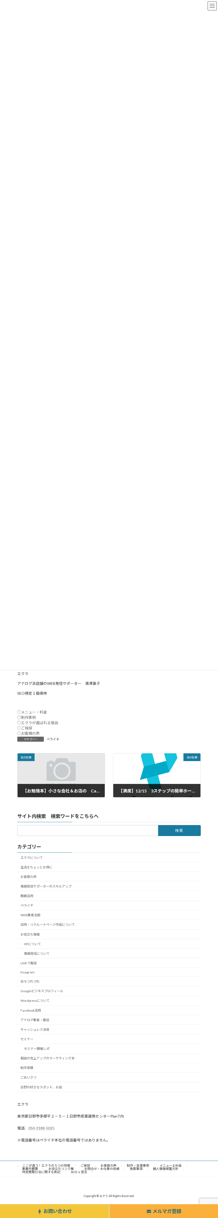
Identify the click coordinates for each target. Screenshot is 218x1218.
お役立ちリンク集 (61, 1169)
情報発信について (36, 954)
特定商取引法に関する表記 (41, 1172)
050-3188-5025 (41, 1128)
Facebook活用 (30, 1010)
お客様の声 (28, 877)
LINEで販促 (28, 963)
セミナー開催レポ (36, 1049)
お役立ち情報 (30, 934)
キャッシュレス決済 (34, 1030)
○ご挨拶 (24, 728)
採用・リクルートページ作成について (47, 925)
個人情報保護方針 (165, 1169)
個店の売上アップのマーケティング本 (47, 1058)
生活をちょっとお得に (36, 867)
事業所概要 (30, 1169)
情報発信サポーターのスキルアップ (46, 886)
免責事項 (136, 1169)
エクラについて (31, 858)
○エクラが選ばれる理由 (37, 722)
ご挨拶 (85, 1166)
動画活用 (26, 896)
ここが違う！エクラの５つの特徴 (46, 1166)
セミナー (26, 1039)
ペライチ (53, 739)
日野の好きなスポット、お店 (41, 1087)
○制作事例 (26, 717)
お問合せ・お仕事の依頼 (101, 1169)
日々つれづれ (30, 981)
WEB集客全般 (30, 915)
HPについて (32, 944)
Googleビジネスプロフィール (41, 991)
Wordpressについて (34, 1001)
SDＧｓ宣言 (79, 1172)
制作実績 (26, 1068)
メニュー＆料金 (171, 1166)
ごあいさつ (28, 1077)
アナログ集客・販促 (34, 1020)
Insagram (27, 972)
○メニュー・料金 (32, 712)
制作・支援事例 (138, 1166)
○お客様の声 (28, 733)
